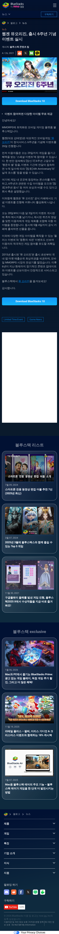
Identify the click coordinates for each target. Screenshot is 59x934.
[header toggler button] (54, 5)
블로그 (13, 23)
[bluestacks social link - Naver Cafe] (42, 892)
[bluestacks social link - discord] (6, 892)
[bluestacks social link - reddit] (13, 892)
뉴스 (24, 23)
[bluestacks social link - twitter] (28, 892)
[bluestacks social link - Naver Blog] (35, 892)
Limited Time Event (13, 319)
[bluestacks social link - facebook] (21, 892)
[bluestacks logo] (13, 5)
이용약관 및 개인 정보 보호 (16, 922)
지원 (6, 872)
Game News (36, 319)
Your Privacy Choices (33, 932)
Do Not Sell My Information (24, 925)
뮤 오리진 (24, 281)
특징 (6, 843)
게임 (6, 833)
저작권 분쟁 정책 (36, 922)
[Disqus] (29, 377)
